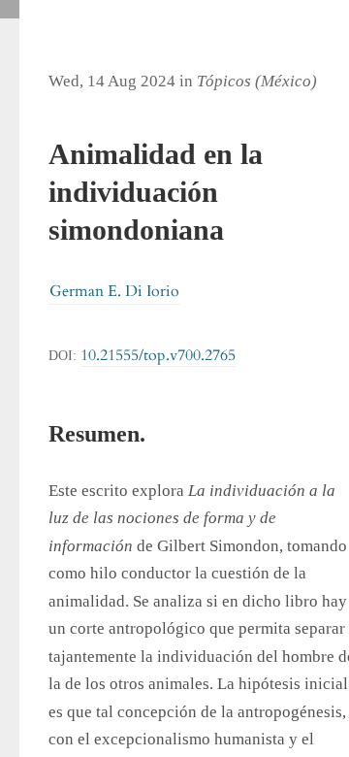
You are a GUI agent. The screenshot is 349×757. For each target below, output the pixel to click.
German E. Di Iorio (114, 291)
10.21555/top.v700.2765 (158, 355)
